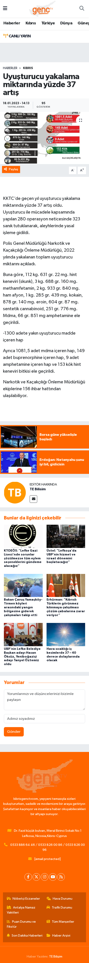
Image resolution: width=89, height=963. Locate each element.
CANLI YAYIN (19, 36)
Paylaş (13, 169)
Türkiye (48, 23)
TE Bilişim (55, 956)
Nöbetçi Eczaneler (26, 898)
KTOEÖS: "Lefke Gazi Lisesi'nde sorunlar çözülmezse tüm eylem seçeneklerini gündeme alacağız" (23, 558)
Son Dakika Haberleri (27, 935)
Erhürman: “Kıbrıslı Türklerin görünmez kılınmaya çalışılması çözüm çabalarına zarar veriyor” (66, 607)
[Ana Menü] (5, 9)
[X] (36, 877)
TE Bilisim (38, 489)
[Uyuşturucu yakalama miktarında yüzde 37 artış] (44, 138)
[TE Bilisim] (15, 492)
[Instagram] (44, 877)
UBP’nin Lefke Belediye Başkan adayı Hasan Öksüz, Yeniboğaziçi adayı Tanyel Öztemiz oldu (22, 656)
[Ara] (81, 9)
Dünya (66, 23)
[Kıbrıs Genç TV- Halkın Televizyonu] (42, 8)
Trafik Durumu (62, 907)
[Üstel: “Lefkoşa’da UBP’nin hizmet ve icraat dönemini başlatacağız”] (66, 536)
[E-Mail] (33, 499)
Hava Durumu (62, 898)
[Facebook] (28, 877)
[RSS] (61, 877)
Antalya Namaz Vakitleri (21, 910)
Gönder (14, 732)
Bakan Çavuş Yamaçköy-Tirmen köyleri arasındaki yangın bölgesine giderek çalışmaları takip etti (23, 607)
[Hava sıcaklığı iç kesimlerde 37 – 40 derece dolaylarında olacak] (66, 634)
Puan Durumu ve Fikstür (21, 924)
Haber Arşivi (61, 935)
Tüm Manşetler (63, 921)
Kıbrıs (31, 23)
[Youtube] (53, 877)
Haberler (11, 23)
